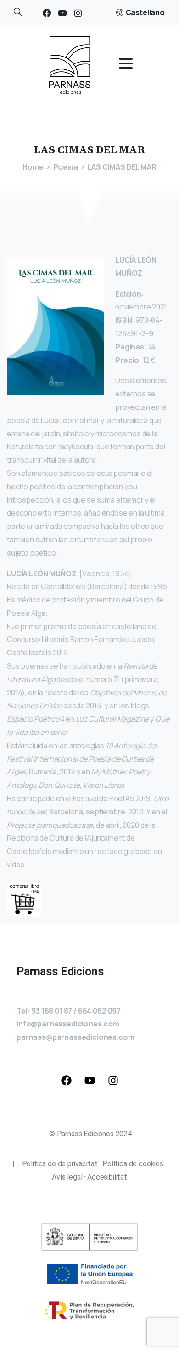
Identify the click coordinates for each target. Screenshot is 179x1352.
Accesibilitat (107, 1177)
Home (32, 167)
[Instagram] (78, 13)
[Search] (18, 13)
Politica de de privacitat (56, 1163)
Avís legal (67, 1177)
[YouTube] (62, 13)
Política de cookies (132, 1163)
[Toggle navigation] (126, 63)
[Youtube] (90, 1080)
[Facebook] (47, 13)
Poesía (65, 167)
